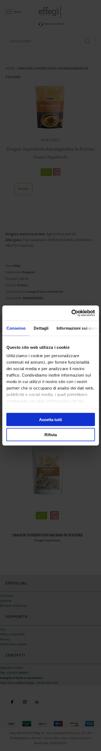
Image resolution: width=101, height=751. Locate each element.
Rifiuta (50, 434)
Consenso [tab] (16, 328)
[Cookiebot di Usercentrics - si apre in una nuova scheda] (72, 313)
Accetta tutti (50, 419)
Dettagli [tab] (41, 328)
